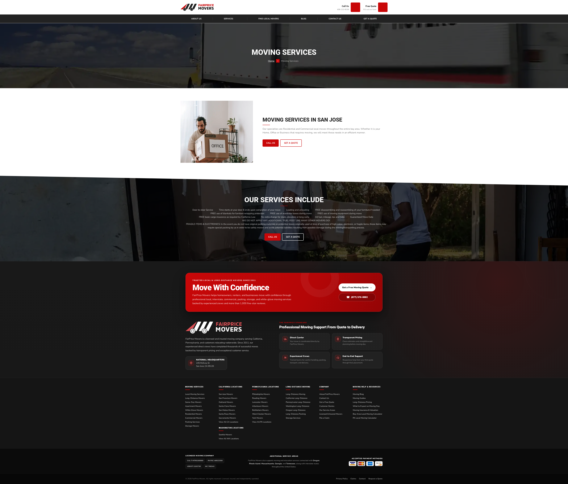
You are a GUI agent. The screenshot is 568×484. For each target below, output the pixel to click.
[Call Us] (355, 7)
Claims (353, 479)
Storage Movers (192, 426)
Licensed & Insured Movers (330, 414)
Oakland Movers (226, 402)
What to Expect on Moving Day (366, 406)
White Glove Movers (194, 410)
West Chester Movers (261, 414)
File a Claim (324, 418)
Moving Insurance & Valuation (365, 410)
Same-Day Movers (193, 402)
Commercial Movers (193, 418)
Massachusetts (267, 463)
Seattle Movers (225, 434)
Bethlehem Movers (260, 410)
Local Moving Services (194, 394)
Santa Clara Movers (227, 406)
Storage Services (293, 418)
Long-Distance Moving (295, 394)
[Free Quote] (383, 7)
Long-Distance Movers (195, 398)
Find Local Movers (268, 18)
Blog (303, 18)
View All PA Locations (261, 422)
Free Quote (371, 6)
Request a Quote (375, 479)
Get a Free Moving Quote (357, 287)
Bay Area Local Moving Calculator (367, 414)
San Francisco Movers (228, 398)
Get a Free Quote (326, 402)
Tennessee (290, 463)
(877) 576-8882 (357, 297)
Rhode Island (254, 463)
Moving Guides (359, 398)
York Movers (257, 418)
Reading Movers (259, 398)
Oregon (316, 460)
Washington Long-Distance (297, 406)
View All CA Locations (228, 422)
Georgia (278, 463)
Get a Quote (370, 18)
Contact (362, 479)
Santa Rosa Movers (227, 414)
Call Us (345, 6)
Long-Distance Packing (296, 414)
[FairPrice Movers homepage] (226, 327)
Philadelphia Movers (261, 394)
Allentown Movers (260, 406)
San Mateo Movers (227, 410)
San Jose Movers (226, 394)
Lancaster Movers (259, 402)
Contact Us (335, 18)
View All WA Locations (229, 438)
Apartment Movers (193, 406)
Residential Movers (193, 414)
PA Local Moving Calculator (365, 418)
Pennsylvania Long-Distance (298, 402)
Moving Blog (358, 394)
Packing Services (192, 422)
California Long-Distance (296, 398)
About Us (196, 18)
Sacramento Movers (227, 418)
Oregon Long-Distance (295, 410)
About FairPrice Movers (329, 394)
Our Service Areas (327, 410)
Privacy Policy (342, 479)
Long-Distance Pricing (362, 402)
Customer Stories (326, 406)
